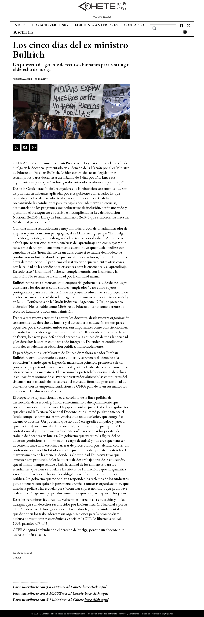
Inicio (19, 25)
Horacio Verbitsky (50, 25)
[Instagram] (185, 32)
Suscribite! (23, 32)
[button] (16, 147)
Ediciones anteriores (96, 25)
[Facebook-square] (181, 25)
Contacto (134, 25)
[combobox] (163, 28)
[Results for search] (163, 35)
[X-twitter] (188, 25)
